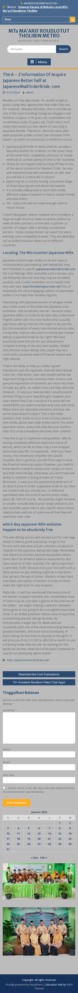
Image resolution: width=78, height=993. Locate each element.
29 (59, 844)
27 (39, 844)
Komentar (10, 710)
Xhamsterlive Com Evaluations (39, 674)
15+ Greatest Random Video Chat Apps (39, 682)
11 (18, 833)
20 (39, 838)
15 (59, 833)
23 (70, 838)
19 (28, 838)
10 (8, 833)
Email (7, 762)
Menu (42, 62)
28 (49, 844)
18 (18, 838)
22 (59, 838)
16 (70, 833)
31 (8, 849)
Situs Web (8, 775)
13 (39, 833)
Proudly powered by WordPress (24, 984)
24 (8, 844)
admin (29, 92)
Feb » (43, 857)
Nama (7, 749)
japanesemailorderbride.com (55, 269)
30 (70, 844)
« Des (34, 857)
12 (28, 833)
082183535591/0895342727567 (41, 3)
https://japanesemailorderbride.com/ (28, 660)
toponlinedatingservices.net (42, 286)
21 (49, 838)
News (8, 19)
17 (8, 838)
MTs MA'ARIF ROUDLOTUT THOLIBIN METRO (39, 33)
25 (18, 844)
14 (49, 833)
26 (28, 844)
